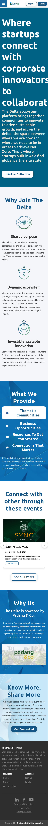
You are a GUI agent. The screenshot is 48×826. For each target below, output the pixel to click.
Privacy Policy (24, 808)
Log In (28, 782)
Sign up (31, 4)
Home (6, 778)
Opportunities (9, 786)
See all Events (24, 577)
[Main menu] (3, 3)
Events (6, 782)
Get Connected (24, 729)
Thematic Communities (28, 413)
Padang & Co (23, 615)
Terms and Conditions (24, 804)
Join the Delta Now (17, 174)
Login (42, 4)
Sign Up (28, 778)
